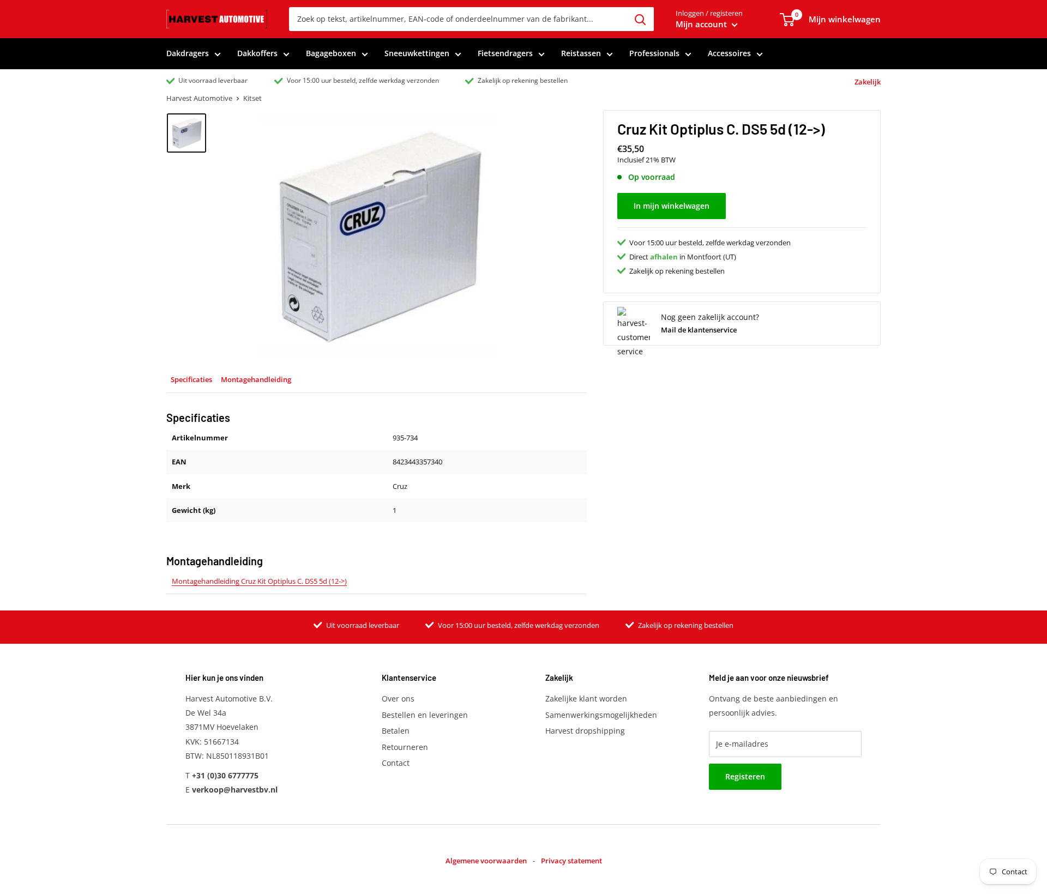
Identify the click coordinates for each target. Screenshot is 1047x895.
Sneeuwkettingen (416, 53)
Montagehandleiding (256, 379)
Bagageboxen (331, 53)
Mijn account (702, 24)
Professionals (654, 53)
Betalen (396, 730)
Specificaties (191, 379)
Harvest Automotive (199, 98)
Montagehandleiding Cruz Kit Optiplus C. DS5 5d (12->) (259, 581)
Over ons (398, 698)
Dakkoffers (257, 53)
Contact (396, 763)
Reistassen (581, 53)
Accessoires (729, 53)
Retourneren (405, 747)
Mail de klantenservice (699, 329)
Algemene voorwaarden (486, 861)
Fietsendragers (505, 53)
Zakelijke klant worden (586, 698)
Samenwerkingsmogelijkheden (601, 715)
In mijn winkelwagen (671, 206)
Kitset (252, 98)
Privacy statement (571, 861)
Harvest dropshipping (585, 730)
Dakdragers (187, 53)
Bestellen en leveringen (425, 715)
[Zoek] (640, 19)
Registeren (745, 776)
